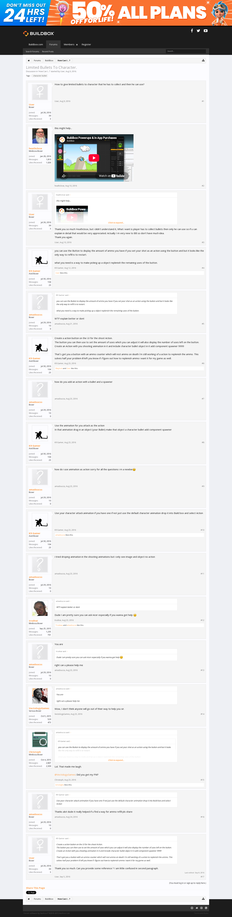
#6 (203, 363)
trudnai (33, 620)
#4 (203, 268)
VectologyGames (39, 708)
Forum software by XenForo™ (47, 913)
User (62, 71)
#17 (202, 877)
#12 (202, 620)
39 (50, 115)
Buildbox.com (36, 44)
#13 (202, 670)
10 (50, 325)
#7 (203, 399)
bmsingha (60, 785)
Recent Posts (48, 51)
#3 (203, 242)
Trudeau (59, 625)
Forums (53, 44)
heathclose (35, 148)
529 (49, 719)
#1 (203, 101)
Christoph (35, 751)
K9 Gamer (34, 270)
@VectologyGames (65, 774)
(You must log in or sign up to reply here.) (187, 883)
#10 (202, 530)
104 (49, 282)
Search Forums (32, 51)
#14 (202, 714)
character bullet (40, 75)
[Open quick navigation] (203, 60)
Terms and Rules (201, 913)
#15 (202, 780)
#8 (203, 442)
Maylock (59, 368)
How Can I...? (44, 71)
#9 (203, 486)
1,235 (48, 631)
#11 (202, 573)
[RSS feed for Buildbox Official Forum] (206, 908)
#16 (202, 817)
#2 (203, 186)
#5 (203, 324)
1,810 (48, 159)
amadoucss (35, 314)
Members (69, 44)
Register (86, 44)
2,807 (48, 763)
